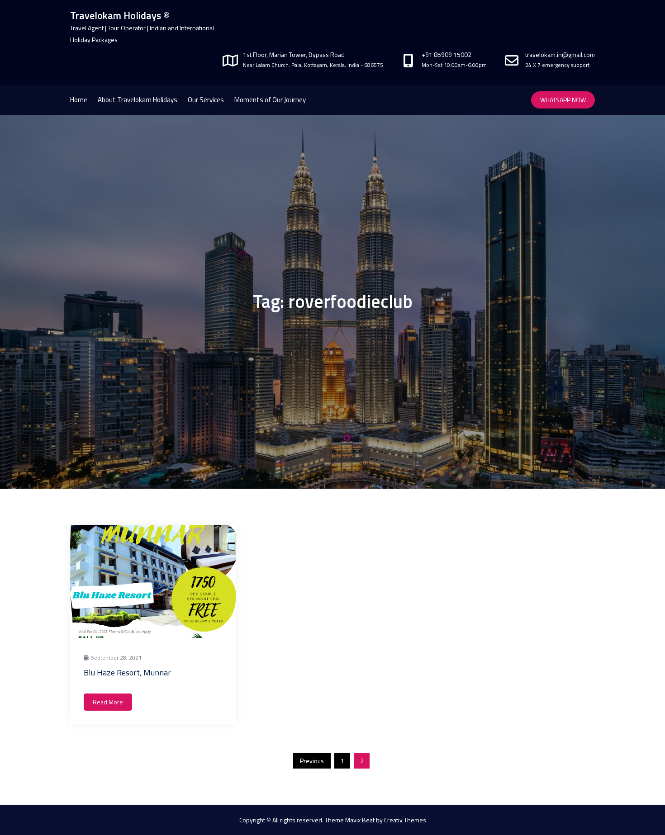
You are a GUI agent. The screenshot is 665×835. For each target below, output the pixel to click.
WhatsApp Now (563, 99)
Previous (312, 760)
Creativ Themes (405, 820)
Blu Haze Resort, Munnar (127, 672)
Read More (108, 702)
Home (78, 99)
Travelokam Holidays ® (120, 15)
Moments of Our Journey (270, 99)
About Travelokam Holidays (137, 99)
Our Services (206, 99)
